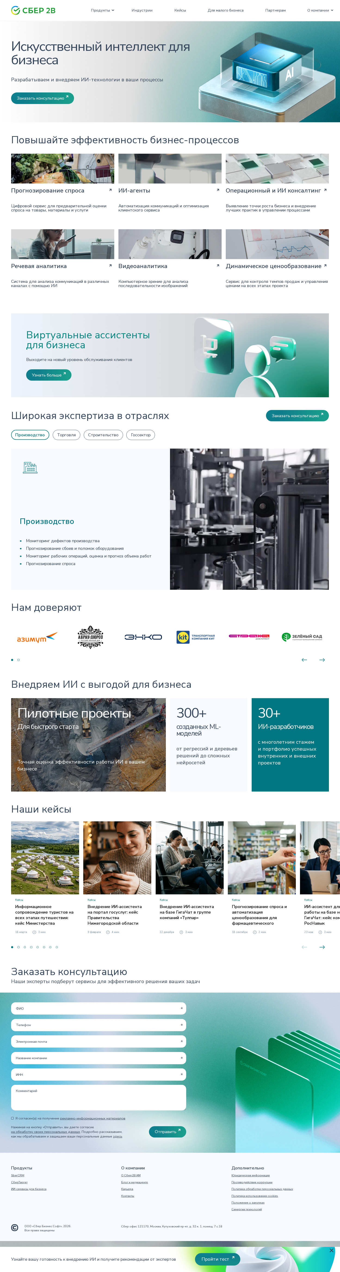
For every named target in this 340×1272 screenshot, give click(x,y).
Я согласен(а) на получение (70, 1118)
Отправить (165, 1131)
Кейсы (180, 10)
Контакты (127, 1196)
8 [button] (57, 947)
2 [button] (18, 660)
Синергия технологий (247, 1209)
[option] (37, 637)
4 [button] (31, 947)
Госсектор (141, 435)
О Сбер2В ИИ (131, 1175)
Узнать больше (47, 375)
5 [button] (38, 947)
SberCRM (17, 1175)
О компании (318, 10)
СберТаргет (19, 1182)
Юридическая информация (251, 1175)
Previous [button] (304, 660)
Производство (30, 435)
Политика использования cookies (255, 1196)
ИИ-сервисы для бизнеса (28, 1189)
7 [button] (50, 947)
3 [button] (25, 947)
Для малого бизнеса (226, 10)
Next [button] (322, 660)
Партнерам (275, 10)
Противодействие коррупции (252, 1182)
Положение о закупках (248, 1203)
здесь (117, 1136)
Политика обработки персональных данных (262, 1189)
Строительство (103, 435)
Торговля (66, 435)
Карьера (127, 1189)
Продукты (100, 10)
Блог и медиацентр (134, 1182)
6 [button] (44, 947)
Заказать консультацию (40, 98)
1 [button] (12, 660)
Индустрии (142, 10)
